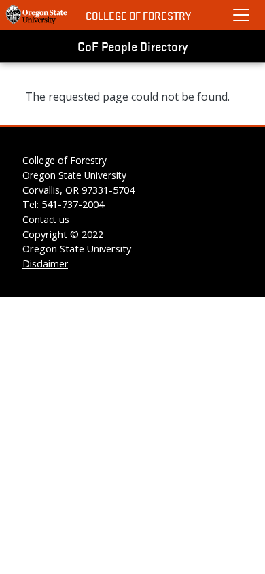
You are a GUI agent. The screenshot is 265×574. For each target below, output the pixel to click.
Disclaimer (45, 263)
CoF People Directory (132, 45)
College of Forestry (138, 15)
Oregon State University (74, 175)
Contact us (45, 219)
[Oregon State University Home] (37, 15)
